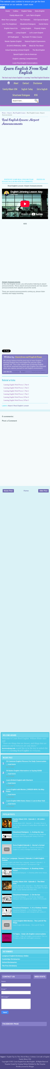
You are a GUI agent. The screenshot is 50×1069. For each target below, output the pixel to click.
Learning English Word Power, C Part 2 (16, 391)
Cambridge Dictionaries (11, 959)
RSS (36, 95)
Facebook (16, 372)
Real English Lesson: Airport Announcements (20, 122)
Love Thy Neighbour (9, 24)
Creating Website (23, 1064)
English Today (26, 11)
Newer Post (8, 491)
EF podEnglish (13, 37)
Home (7, 11)
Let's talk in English (43, 1057)
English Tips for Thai (13, 1057)
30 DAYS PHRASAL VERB (16, 46)
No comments (27, 181)
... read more (11, 764)
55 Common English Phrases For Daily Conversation (26, 761)
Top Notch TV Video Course (32, 37)
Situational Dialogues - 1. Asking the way (28, 832)
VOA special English (40, 20)
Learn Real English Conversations (25, 63)
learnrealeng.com (8, 748)
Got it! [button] (2, 7)
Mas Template (41, 1064)
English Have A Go (11, 28)
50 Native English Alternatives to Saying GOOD (24, 771)
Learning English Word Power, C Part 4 (16, 385)
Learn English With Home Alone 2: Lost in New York (25, 801)
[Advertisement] (25, 152)
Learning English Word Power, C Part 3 (16, 388)
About (16, 83)
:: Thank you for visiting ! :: (38, 371)
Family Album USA (16, 15)
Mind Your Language (9, 20)
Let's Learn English (36, 33)
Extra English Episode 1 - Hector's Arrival (28, 845)
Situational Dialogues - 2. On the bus (26, 895)
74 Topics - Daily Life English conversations (29, 934)
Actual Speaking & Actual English (17, 50)
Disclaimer (37, 83)
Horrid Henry (43, 24)
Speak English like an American (25, 54)
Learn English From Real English (25, 70)
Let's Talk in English (33, 15)
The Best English (39, 50)
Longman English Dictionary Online (15, 956)
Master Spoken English (13, 41)
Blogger (31, 1066)
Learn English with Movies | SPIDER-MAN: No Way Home (25, 790)
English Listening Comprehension (25, 59)
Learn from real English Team (28, 357)
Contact (26, 83)
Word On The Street (36, 46)
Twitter (23, 372)
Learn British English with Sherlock (19, 780)
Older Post (43, 491)
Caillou (15, 11)
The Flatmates (25, 20)
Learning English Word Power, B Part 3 (16, 400)
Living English (26, 28)
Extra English (40, 11)
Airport (9, 113)
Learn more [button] (28, 4)
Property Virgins (40, 28)
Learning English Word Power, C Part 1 (16, 394)
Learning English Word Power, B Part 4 (16, 397)
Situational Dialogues (28, 24)
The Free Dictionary (9, 966)
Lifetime (10, 33)
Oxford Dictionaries (9, 962)
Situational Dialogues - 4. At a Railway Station (30, 908)
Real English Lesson (19, 113)
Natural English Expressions (35, 41)
